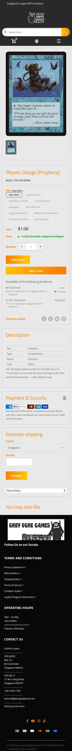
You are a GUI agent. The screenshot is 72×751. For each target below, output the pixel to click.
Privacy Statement (13, 567)
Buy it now (36, 271)
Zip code (10, 455)
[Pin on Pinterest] (50, 318)
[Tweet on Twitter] (57, 318)
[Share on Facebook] (43, 318)
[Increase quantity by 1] (40, 246)
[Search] (66, 32)
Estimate (16, 475)
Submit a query (12, 648)
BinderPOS (30, 749)
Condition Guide (12, 591)
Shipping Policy (12, 579)
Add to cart (18, 260)
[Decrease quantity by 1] (21, 246)
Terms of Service (12, 585)
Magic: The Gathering (18, 180)
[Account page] (37, 41)
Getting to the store (14, 706)
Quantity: (11, 246)
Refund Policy (14, 490)
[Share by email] (63, 318)
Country (10, 441)
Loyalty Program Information (19, 597)
